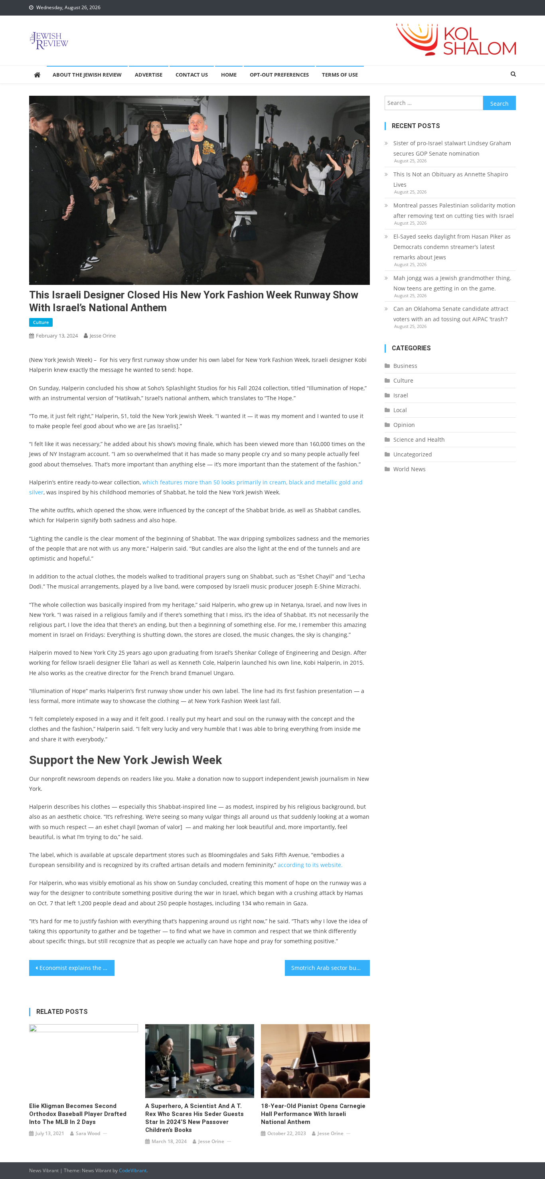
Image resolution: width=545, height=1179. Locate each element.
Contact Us (192, 74)
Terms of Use (340, 74)
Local (400, 410)
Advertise (148, 74)
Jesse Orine (103, 335)
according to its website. (310, 865)
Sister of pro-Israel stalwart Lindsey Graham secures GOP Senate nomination (452, 148)
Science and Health (419, 439)
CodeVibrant (132, 1170)
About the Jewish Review (87, 74)
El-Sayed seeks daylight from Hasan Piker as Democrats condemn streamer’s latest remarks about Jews (452, 247)
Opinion (404, 425)
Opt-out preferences (279, 74)
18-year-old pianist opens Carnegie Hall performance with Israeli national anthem (313, 1114)
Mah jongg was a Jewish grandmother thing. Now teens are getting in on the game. (452, 283)
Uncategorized (412, 454)
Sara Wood (88, 1133)
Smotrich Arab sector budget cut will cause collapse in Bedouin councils (330, 968)
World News (409, 469)
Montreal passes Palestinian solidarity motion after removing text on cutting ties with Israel (454, 210)
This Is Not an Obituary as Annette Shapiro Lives (450, 179)
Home (229, 74)
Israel (400, 395)
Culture (41, 322)
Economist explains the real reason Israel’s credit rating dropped (77, 968)
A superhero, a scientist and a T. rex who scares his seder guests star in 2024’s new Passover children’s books (194, 1118)
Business (405, 365)
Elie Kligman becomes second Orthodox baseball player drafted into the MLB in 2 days (77, 1114)
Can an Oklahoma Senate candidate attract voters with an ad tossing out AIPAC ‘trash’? (450, 314)
